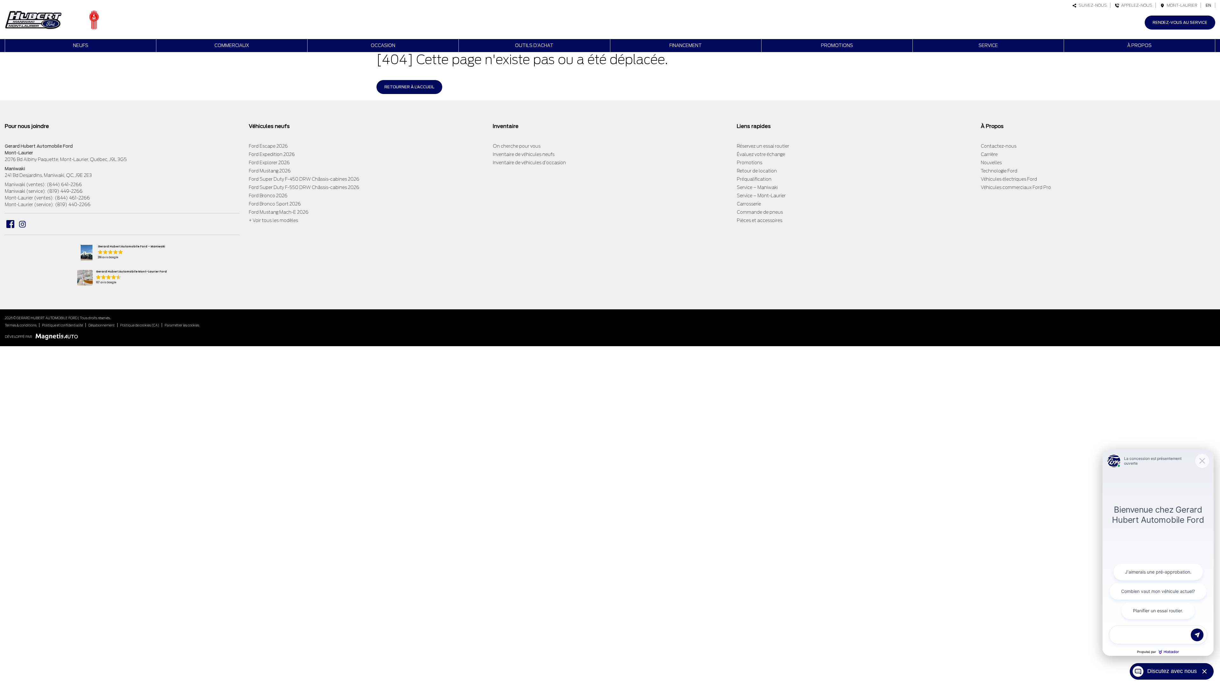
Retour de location (757, 170)
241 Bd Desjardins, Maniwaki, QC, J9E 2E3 (48, 175)
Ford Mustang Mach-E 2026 (278, 212)
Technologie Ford (999, 170)
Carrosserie (749, 203)
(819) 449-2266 (65, 191)
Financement (685, 45)
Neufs (80, 45)
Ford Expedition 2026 (272, 154)
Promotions (837, 45)
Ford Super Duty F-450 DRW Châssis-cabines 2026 (304, 179)
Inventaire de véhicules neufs (523, 154)
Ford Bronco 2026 (268, 195)
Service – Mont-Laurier (761, 195)
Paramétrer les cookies (182, 325)
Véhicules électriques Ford (1009, 179)
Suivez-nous (1092, 5)
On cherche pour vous (516, 146)
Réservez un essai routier (763, 146)
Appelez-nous (1135, 5)
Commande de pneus (760, 212)
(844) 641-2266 (64, 184)
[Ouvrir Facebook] (10, 224)
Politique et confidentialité (62, 325)
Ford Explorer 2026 (269, 162)
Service (988, 45)
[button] (122, 252)
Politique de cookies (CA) (139, 325)
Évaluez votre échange (761, 154)
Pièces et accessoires (759, 220)
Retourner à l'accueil (409, 86)
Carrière (989, 154)
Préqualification (754, 179)
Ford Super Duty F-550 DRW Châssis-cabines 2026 (304, 187)
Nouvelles (991, 162)
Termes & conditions (21, 325)
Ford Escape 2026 (268, 146)
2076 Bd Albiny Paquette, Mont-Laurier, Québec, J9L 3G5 (66, 159)
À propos (1139, 45)
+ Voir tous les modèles (273, 220)
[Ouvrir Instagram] (22, 224)
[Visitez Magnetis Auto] (58, 336)
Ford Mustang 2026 (270, 170)
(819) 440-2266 (73, 204)
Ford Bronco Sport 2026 (275, 203)
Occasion (383, 45)
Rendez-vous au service (1180, 22)
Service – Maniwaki (757, 187)
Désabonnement (101, 325)
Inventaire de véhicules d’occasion (529, 162)
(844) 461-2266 (72, 197)
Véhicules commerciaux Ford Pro (1016, 187)
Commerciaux (231, 45)
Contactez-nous (998, 146)
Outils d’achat (534, 45)
